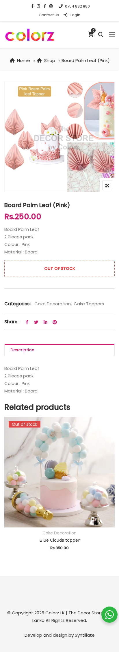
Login (75, 15)
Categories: (17, 304)
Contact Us (49, 15)
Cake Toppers (89, 304)
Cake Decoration (52, 304)
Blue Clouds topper (59, 540)
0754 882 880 (77, 6)
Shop (49, 60)
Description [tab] (22, 350)
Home (23, 60)
